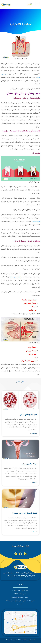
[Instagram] (20, 553)
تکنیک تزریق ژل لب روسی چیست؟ (24, 513)
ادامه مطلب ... (33, 433)
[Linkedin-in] (25, 553)
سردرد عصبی (36, 221)
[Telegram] (15, 553)
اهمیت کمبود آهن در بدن (28, 414)
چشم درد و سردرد (15, 277)
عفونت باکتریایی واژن (29, 463)
